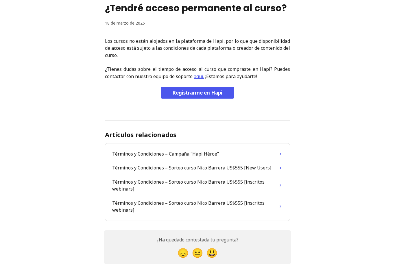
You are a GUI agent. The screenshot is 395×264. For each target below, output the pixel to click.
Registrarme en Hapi (197, 92)
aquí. (199, 76)
